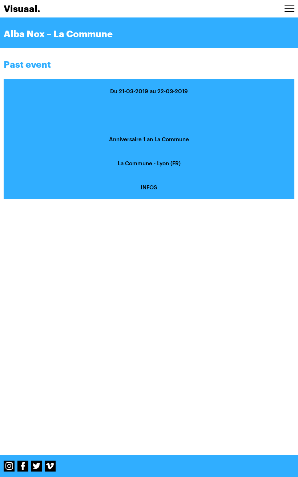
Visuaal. (22, 8)
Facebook (22, 466)
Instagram (9, 466)
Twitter (36, 466)
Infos (149, 187)
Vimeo (50, 466)
